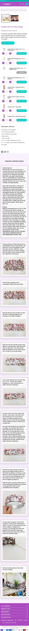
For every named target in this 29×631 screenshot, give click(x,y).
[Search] (20, 4)
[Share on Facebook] (2, 152)
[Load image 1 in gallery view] (6, 18)
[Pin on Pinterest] (5, 152)
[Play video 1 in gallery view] (14, 18)
